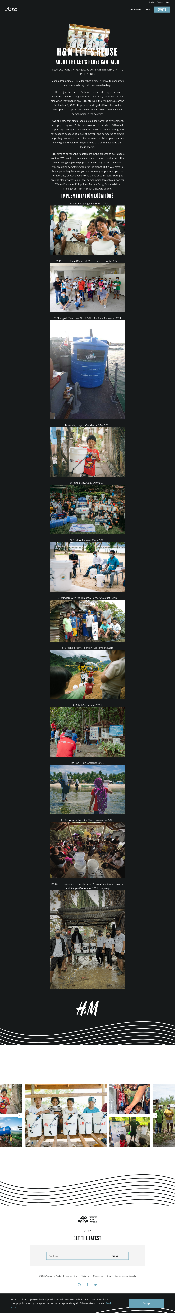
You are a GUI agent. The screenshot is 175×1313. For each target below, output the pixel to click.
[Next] (154, 1115)
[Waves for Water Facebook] (87, 1285)
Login (151, 2)
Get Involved (135, 9)
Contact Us (98, 1275)
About (147, 9)
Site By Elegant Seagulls (125, 1275)
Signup (160, 2)
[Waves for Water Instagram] (79, 1285)
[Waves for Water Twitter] (95, 1285)
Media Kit (85, 1275)
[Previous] (20, 1115)
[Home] (87, 1219)
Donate (162, 10)
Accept (147, 1303)
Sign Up (114, 1255)
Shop (168, 2)
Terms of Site (71, 1275)
